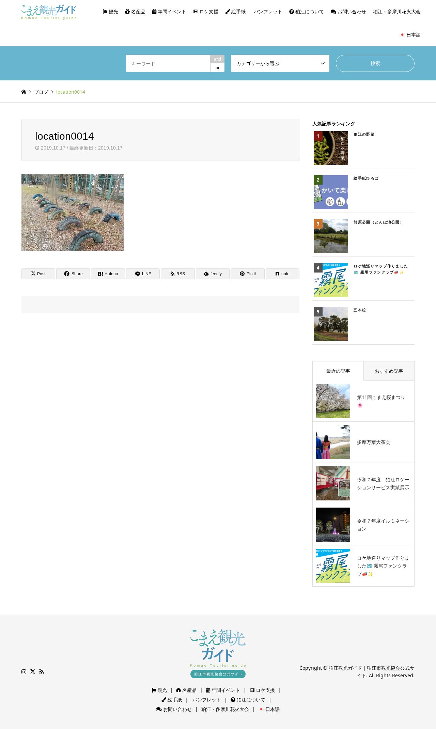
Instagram (23, 671)
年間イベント (171, 11)
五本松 (360, 309)
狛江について (309, 11)
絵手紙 (238, 11)
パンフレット (267, 11)
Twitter (32, 671)
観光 (112, 11)
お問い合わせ (351, 11)
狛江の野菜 (364, 134)
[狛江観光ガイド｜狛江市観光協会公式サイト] (49, 11)
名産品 (137, 11)
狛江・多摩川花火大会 (397, 11)
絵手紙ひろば (366, 178)
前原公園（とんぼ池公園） (379, 221)
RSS (41, 671)
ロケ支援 (208, 11)
